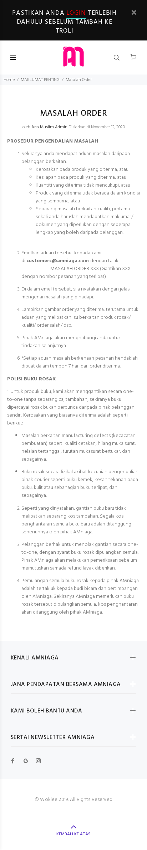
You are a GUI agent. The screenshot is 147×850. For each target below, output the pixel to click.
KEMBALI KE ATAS (73, 834)
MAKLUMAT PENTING (40, 79)
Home (9, 79)
